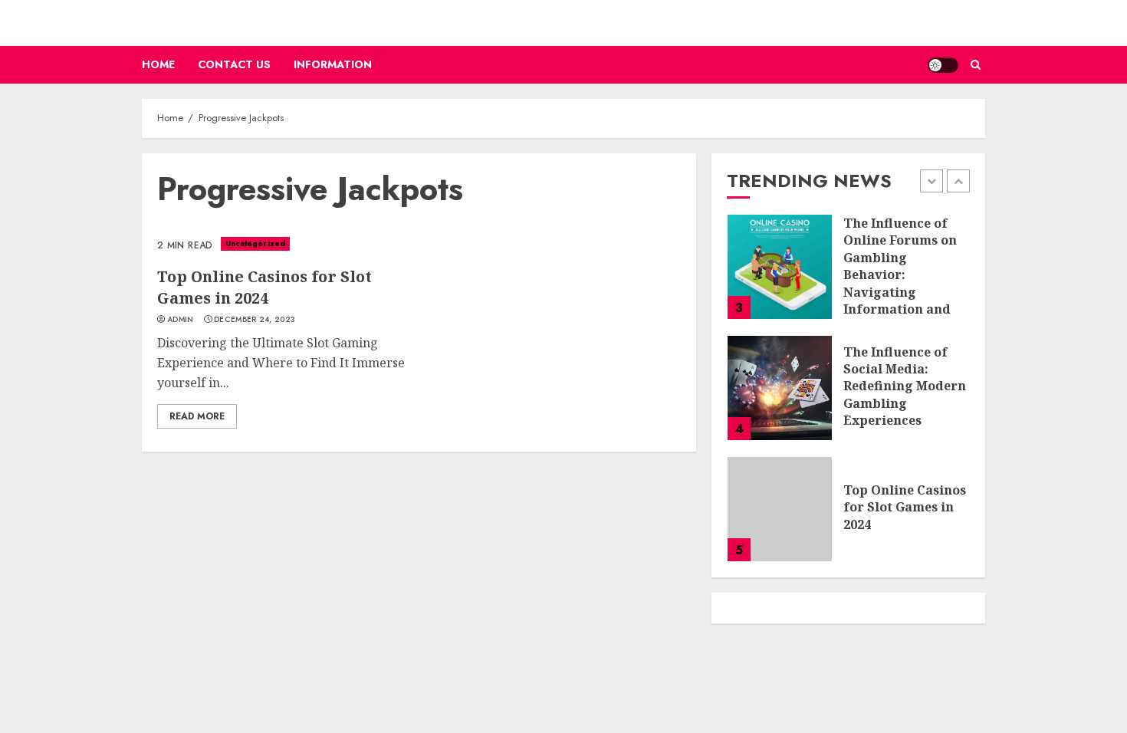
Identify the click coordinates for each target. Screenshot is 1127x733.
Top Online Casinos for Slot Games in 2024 (264, 287)
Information (333, 64)
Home (158, 64)
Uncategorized (255, 243)
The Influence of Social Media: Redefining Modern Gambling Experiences (904, 386)
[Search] (975, 65)
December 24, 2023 (254, 319)
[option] (848, 274)
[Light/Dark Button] (943, 65)
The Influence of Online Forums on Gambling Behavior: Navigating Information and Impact (900, 274)
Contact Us (234, 64)
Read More (197, 416)
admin (180, 319)
